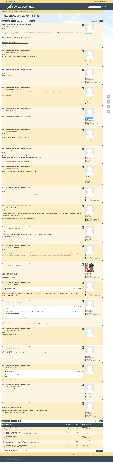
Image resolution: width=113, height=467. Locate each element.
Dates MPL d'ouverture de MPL (14, 432)
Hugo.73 (87, 157)
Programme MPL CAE (11, 436)
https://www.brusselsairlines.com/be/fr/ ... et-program (16, 116)
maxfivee (87, 215)
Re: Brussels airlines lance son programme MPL (16, 50)
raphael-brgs (88, 139)
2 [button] (100, 21)
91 (90, 276)
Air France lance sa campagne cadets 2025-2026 (18, 445)
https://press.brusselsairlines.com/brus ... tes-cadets (15, 42)
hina (84, 436)
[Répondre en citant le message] (83, 25)
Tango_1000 (88, 236)
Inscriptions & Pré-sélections (32, 446)
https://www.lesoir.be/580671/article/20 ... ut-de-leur (16, 37)
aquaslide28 (85, 440)
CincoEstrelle (88, 273)
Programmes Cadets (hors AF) (29, 429)
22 (90, 377)
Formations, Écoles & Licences (32, 442)
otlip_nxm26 (10, 446)
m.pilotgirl (87, 176)
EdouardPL (10, 433)
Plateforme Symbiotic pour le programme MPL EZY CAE (20, 441)
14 (90, 340)
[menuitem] (15, 2)
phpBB (14, 457)
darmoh (87, 196)
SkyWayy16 (10, 442)
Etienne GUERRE (89, 97)
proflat (10, 459)
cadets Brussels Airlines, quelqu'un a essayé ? (17, 427)
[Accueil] (21, 6)
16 (90, 81)
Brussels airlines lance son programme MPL (20, 16)
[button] (102, 21)
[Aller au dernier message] (86, 427)
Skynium (87, 254)
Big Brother (10, 18)
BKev (86, 34)
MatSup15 (87, 337)
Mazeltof (16, 459)
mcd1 (86, 374)
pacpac (87, 60)
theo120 (9, 438)
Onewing (87, 412)
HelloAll (87, 78)
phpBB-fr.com (14, 458)
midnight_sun (88, 310)
